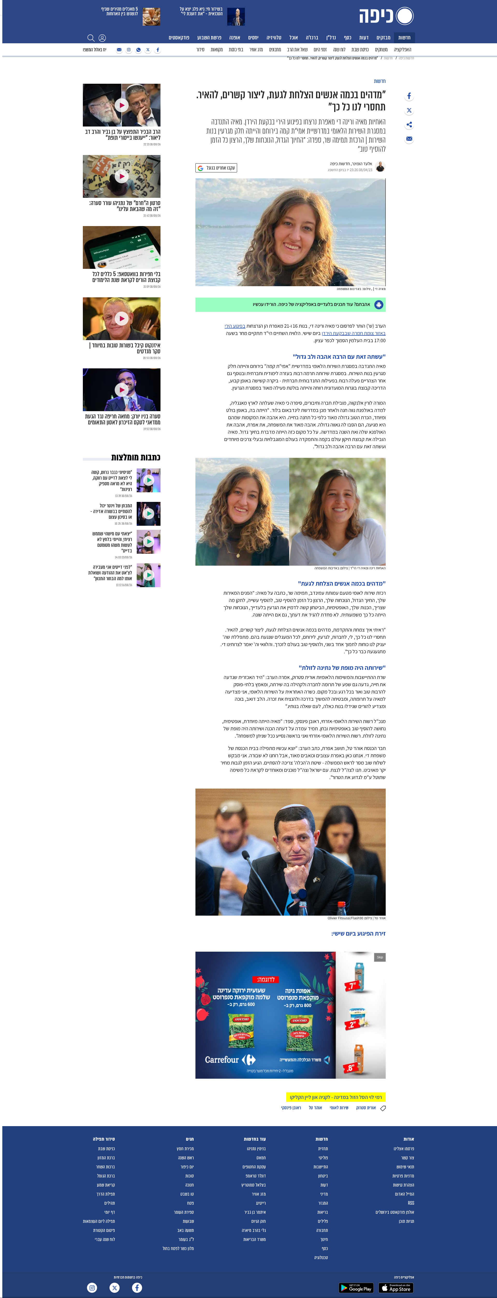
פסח (190, 1203)
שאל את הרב (297, 49)
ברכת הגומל (106, 1176)
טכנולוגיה (321, 1257)
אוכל (293, 37)
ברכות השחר (105, 1166)
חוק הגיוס (258, 1221)
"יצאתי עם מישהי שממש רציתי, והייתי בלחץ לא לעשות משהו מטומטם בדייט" (112, 542)
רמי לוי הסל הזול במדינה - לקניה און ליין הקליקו (336, 1097)
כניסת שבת (360, 49)
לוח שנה (339, 49)
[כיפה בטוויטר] (147, 49)
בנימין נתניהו (256, 1148)
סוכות (189, 1176)
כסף (347, 37)
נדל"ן (331, 37)
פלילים (323, 1221)
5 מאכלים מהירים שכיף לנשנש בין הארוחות (119, 11)
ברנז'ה (312, 37)
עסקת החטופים (254, 1166)
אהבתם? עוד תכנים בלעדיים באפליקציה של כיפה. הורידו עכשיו (311, 304)
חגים (190, 1139)
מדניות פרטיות (403, 1176)
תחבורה (322, 1230)
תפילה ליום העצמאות (99, 1221)
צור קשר (407, 1157)
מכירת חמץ (185, 1148)
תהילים (109, 1203)
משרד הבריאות (254, 1239)
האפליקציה (402, 49)
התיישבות (320, 1166)
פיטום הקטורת (104, 1230)
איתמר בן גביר (255, 1212)
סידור (200, 49)
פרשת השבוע (209, 37)
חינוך (324, 1239)
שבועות (188, 1221)
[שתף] (409, 96)
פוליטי (323, 1157)
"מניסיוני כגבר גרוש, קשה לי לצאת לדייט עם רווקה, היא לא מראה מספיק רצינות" (111, 481)
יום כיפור (187, 1166)
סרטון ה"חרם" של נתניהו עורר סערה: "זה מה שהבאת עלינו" (124, 206)
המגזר (323, 1203)
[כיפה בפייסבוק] (157, 49)
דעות (364, 37)
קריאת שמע (106, 1185)
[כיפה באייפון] (396, 1288)
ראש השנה (186, 1157)
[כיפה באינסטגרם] (128, 49)
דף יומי (109, 1212)
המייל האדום (404, 1194)
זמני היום (320, 49)
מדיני (324, 1194)
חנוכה (189, 1185)
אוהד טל (315, 1107)
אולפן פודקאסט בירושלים (395, 1212)
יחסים (253, 37)
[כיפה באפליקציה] (356, 1288)
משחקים (381, 49)
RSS (411, 1203)
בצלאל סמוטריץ (254, 1185)
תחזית (323, 1148)
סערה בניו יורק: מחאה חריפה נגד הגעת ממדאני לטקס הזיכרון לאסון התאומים (122, 419)
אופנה (234, 37)
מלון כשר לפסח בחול (178, 1248)
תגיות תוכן (406, 1221)
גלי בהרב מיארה (254, 1230)
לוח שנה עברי (105, 1239)
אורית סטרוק (366, 1107)
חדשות (404, 37)
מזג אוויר (256, 49)
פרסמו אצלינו (404, 1148)
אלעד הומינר (362, 163)
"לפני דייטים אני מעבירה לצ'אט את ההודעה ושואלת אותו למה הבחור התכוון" (110, 573)
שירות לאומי (339, 1107)
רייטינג (261, 1203)
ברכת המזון (106, 1157)
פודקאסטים (179, 37)
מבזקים (383, 37)
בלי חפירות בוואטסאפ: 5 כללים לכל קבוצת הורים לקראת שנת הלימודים (126, 277)
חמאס (261, 1157)
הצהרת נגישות (403, 1185)
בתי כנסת (236, 49)
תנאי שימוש (405, 1166)
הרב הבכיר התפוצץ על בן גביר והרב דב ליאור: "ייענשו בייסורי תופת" (122, 135)
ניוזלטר (118, 50)
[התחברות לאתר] (102, 37)
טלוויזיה (274, 37)
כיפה (385, 16)
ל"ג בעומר (186, 1239)
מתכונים (275, 49)
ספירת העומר (184, 1212)
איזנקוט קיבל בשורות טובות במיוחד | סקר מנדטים (124, 348)
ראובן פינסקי (291, 1107)
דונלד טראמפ (256, 1176)
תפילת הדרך (106, 1194)
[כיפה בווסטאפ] (138, 49)
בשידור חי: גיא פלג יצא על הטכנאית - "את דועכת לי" (201, 11)
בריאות (322, 1212)
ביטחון (323, 1176)
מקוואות (217, 49)
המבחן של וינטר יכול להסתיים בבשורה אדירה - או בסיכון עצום (111, 511)
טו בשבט (187, 1194)
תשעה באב (185, 1230)
